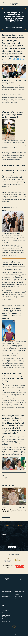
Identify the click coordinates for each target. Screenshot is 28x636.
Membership (5, 608)
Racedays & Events (7, 591)
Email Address (5, 540)
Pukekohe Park (19, 596)
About (3, 605)
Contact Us (5, 619)
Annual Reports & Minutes (6, 615)
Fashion (4, 594)
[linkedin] (9, 478)
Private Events (6, 596)
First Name (4, 529)
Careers (4, 612)
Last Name (4, 534)
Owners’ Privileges (20, 599)
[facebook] (3, 478)
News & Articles (6, 621)
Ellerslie (17, 594)
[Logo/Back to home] (14, 3)
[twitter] (6, 478)
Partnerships (5, 610)
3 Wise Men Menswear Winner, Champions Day (12, 510)
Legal (10, 632)
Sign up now (11, 547)
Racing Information (20, 591)
